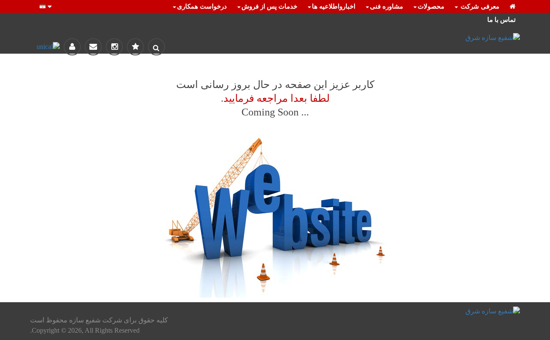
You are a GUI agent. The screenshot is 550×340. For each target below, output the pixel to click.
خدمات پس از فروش (269, 6)
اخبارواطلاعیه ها (333, 6)
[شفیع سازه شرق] (442, 38)
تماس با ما (501, 19)
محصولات (431, 6)
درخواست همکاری (202, 6)
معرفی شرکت (479, 6)
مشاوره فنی (386, 6)
